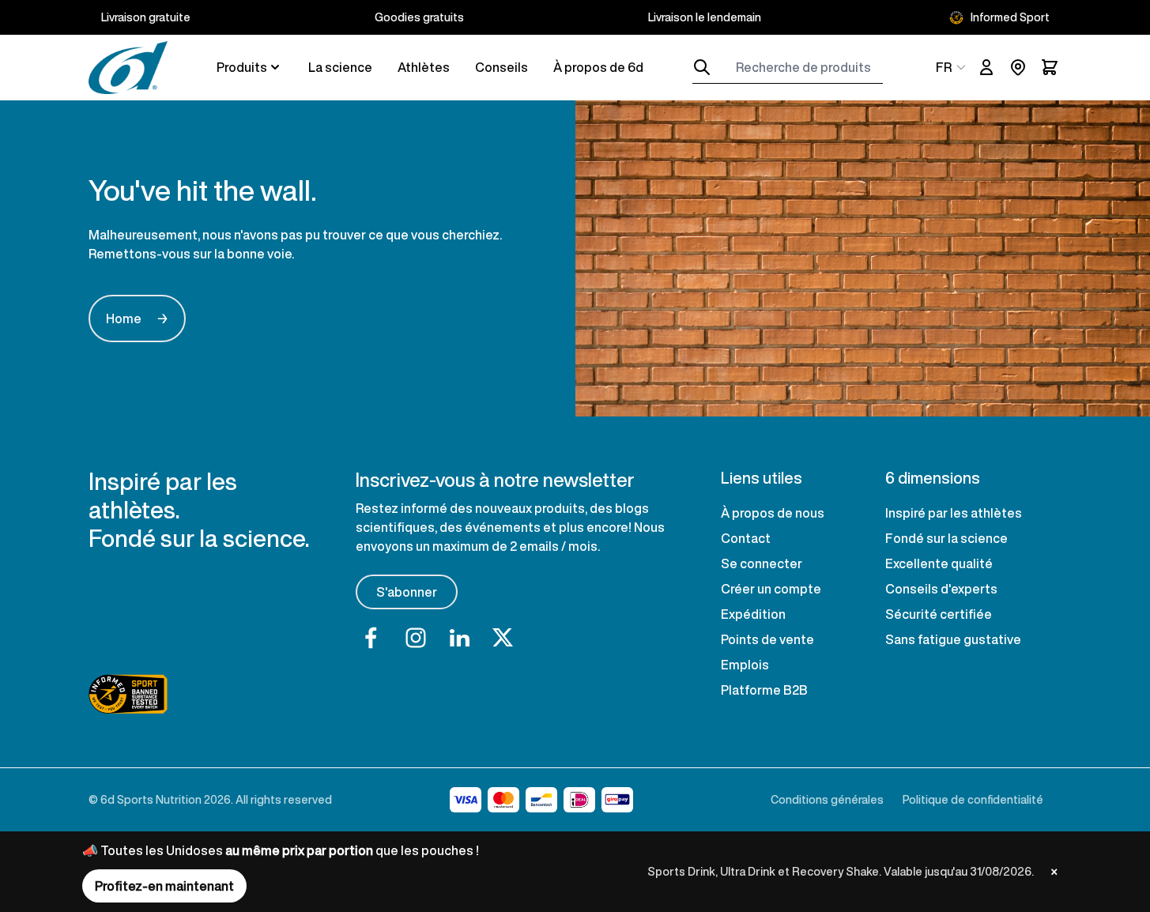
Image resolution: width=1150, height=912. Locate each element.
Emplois (745, 664)
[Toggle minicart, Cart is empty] (1049, 67)
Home (137, 318)
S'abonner (406, 591)
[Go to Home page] (128, 67)
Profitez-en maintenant (164, 885)
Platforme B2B (764, 689)
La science (340, 67)
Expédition (753, 614)
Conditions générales (827, 799)
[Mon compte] (986, 67)
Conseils (501, 67)
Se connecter (761, 563)
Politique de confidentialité (973, 799)
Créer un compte (771, 588)
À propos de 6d (598, 67)
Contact (746, 538)
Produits (242, 67)
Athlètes (424, 67)
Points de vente (767, 639)
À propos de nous (772, 512)
